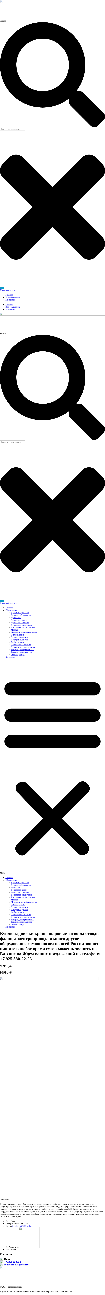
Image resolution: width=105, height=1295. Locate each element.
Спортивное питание (21, 644)
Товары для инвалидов (21, 652)
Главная (9, 295)
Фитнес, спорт (17, 654)
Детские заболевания (21, 615)
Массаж (14, 630)
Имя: (7, 1221)
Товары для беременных (22, 649)
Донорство (16, 617)
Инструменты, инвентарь (23, 627)
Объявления (11, 610)
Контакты (10, 300)
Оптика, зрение (18, 635)
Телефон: (9, 1223)
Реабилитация (17, 642)
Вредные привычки (20, 612)
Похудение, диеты (19, 640)
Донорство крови (19, 620)
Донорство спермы (20, 622)
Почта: (8, 1226)
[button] (52, 767)
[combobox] (12, 129)
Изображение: (12, 1247)
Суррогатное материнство (23, 647)
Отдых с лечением (19, 637)
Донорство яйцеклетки (21, 625)
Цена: (8, 1249)
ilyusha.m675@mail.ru (22, 1226)
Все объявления (12, 297)
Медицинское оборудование (24, 632)
